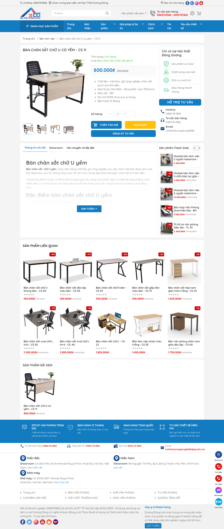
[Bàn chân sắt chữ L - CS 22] (76, 322)
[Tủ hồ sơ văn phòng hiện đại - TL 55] (167, 228)
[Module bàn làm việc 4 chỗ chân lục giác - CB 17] (167, 177)
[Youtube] (201, 3)
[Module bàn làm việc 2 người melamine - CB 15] (167, 160)
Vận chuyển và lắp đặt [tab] (80, 147)
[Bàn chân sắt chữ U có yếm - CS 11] (40, 386)
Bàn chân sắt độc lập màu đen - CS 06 (37, 289)
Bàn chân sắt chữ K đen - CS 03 (75, 289)
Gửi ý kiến (153, 525)
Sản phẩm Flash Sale (174, 148)
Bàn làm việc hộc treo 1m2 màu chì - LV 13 (181, 289)
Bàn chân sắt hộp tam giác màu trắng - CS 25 (146, 289)
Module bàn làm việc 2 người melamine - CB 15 (186, 158)
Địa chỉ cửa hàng (174, 2)
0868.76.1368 (173, 113)
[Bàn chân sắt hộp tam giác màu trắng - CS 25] (148, 268)
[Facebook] (187, 3)
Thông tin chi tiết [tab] (35, 147)
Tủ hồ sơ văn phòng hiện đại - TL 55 (186, 226)
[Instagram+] (197, 3)
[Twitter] (29, 522)
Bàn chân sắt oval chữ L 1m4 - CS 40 (38, 343)
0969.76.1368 (173, 122)
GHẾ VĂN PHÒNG (123, 492)
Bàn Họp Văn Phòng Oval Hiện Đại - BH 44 (186, 209)
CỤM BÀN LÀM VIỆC (35, 497)
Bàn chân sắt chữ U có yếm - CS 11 (37, 407)
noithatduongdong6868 (180, 130)
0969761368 (40, 2)
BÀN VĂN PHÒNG (78, 492)
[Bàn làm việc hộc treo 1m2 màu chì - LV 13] (184, 268)
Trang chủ (70, 26)
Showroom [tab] (56, 147)
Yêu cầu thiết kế (189, 26)
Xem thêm (88, 208)
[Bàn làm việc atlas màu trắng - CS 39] (112, 322)
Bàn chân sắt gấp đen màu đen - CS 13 (109, 289)
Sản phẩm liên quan (40, 246)
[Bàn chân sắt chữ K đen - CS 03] (76, 268)
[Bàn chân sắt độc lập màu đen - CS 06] (40, 268)
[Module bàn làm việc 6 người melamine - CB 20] (167, 194)
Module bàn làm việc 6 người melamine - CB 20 (186, 192)
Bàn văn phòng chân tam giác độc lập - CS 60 (148, 343)
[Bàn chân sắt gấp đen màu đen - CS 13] (112, 268)
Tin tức (169, 26)
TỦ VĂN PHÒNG (167, 492)
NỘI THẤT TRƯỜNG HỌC (83, 497)
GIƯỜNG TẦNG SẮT (169, 497)
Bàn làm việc (47, 38)
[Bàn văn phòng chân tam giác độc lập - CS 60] (148, 322)
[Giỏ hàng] (200, 13)
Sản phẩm (104, 26)
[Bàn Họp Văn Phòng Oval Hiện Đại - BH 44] (167, 211)
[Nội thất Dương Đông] (30, 13)
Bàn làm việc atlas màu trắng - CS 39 (110, 343)
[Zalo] (192, 3)
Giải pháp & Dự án (129, 26)
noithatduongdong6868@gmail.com (185, 449)
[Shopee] (49, 522)
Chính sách (151, 26)
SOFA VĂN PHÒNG (124, 497)
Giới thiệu (87, 26)
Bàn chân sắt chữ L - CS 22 (74, 343)
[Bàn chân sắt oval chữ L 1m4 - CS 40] (40, 322)
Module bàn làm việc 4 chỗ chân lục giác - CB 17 (186, 175)
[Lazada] (55, 522)
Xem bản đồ (34, 467)
